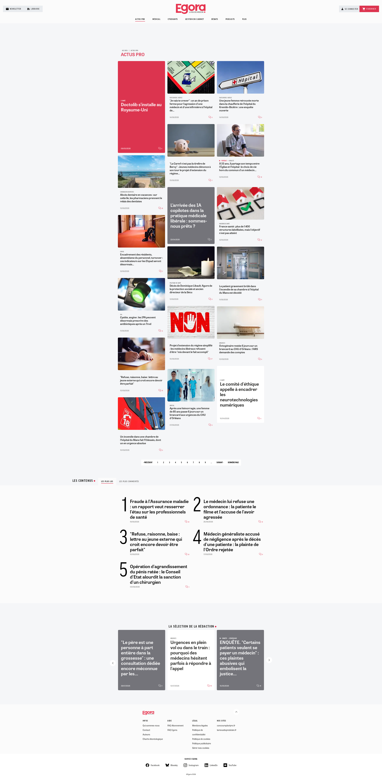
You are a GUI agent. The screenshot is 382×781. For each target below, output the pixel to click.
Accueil (125, 51)
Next (269, 660)
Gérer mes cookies (200, 747)
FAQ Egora (172, 729)
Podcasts (230, 19)
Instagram (194, 765)
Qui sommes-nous (151, 725)
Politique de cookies (201, 738)
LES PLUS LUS (107, 481)
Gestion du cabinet (194, 19)
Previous (113, 663)
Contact (146, 729)
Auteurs (146, 734)
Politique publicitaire (201, 743)
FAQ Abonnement (175, 725)
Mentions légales (200, 725)
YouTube (232, 765)
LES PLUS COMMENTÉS (129, 481)
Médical (157, 19)
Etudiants (173, 19)
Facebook (155, 765)
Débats (214, 19)
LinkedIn (214, 765)
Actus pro (140, 19)
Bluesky (174, 765)
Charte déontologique (153, 738)
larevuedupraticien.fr (226, 729)
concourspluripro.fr (226, 725)
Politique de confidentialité (198, 732)
